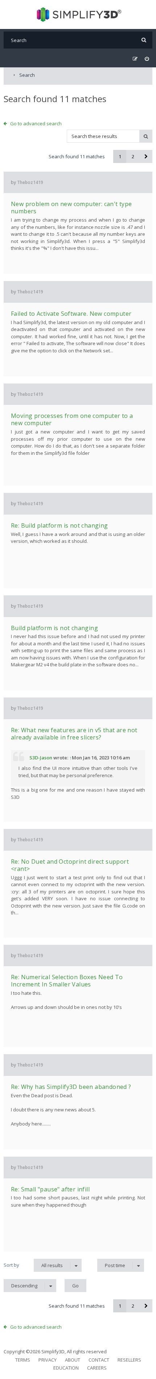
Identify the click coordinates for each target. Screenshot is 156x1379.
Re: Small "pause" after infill (50, 1189)
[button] (145, 156)
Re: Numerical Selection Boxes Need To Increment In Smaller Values (67, 980)
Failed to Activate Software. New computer (71, 314)
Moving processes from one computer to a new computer (72, 419)
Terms (22, 1360)
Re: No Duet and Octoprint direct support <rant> (70, 865)
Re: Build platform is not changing (59, 525)
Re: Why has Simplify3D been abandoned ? (71, 1087)
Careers (97, 1368)
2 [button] (133, 156)
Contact (99, 1360)
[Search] (143, 40)
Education (66, 1368)
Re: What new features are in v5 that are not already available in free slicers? (74, 733)
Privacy (47, 1360)
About (72, 1360)
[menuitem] (146, 58)
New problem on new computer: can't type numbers (71, 207)
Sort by (11, 1265)
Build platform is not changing (54, 628)
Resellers (129, 1360)
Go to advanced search (36, 123)
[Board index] (78, 14)
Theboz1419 (30, 182)
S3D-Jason (40, 757)
